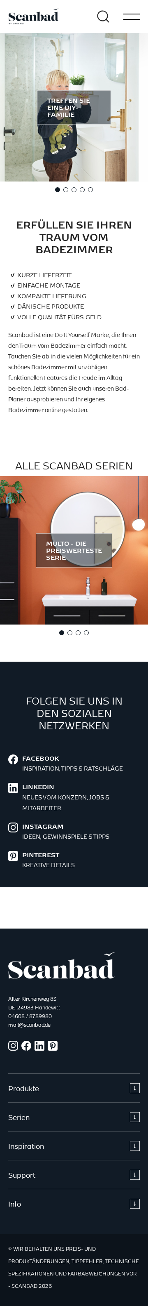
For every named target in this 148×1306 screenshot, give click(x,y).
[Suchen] (103, 16)
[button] (57, 189)
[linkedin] (39, 1048)
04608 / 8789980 (30, 1016)
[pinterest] (53, 1048)
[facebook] (26, 1048)
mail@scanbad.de (29, 1025)
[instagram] (13, 1048)
